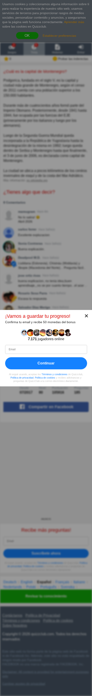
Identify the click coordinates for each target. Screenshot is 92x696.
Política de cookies (45, 377)
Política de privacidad (21, 377)
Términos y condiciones (54, 374)
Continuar (46, 363)
